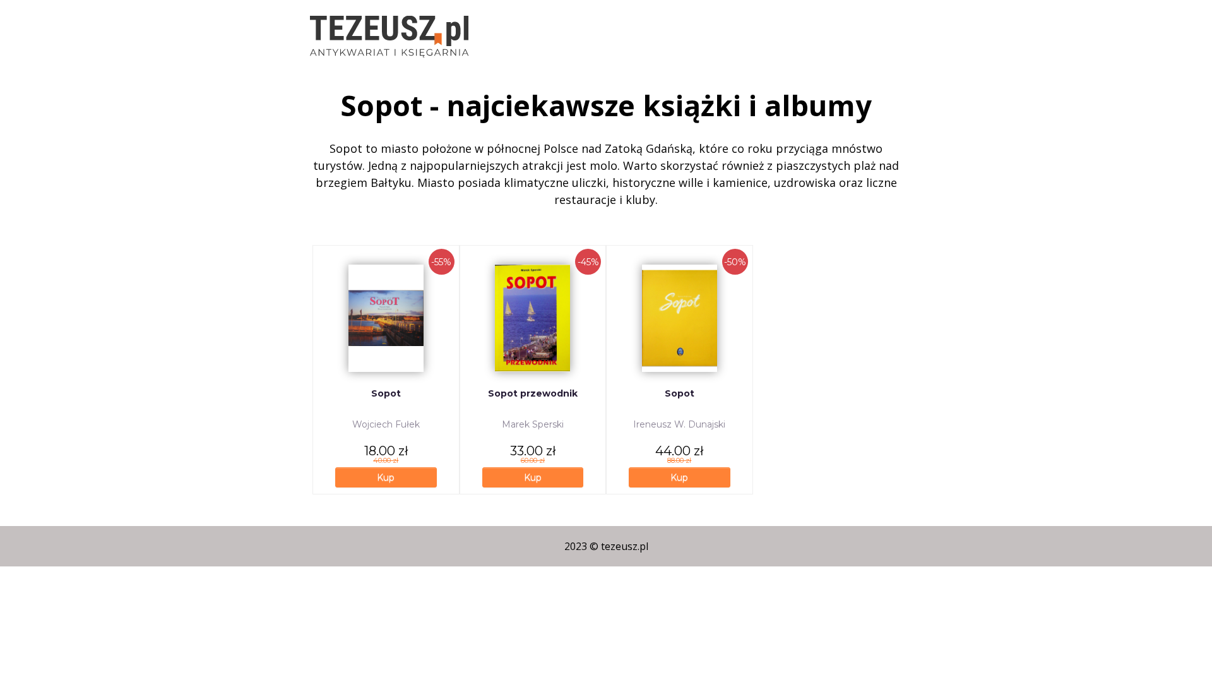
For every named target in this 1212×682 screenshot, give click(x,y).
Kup (386, 477)
